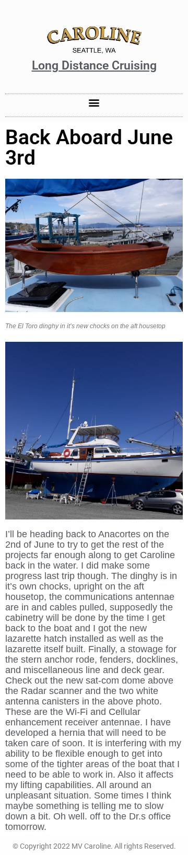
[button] (94, 102)
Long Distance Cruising (94, 66)
